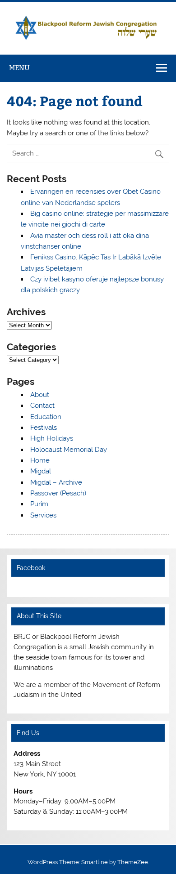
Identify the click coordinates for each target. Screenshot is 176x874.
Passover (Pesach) (58, 493)
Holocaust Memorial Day (68, 450)
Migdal (40, 471)
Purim (39, 504)
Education (45, 417)
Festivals (43, 428)
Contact (42, 405)
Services (43, 515)
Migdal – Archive (56, 482)
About (39, 395)
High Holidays (51, 438)
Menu (19, 67)
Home (40, 460)
